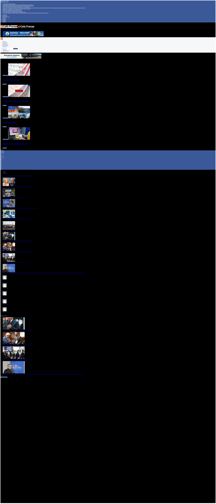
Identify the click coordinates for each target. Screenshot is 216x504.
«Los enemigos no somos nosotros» (9, 3)
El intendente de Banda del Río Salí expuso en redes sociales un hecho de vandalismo (18, 4)
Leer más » (5, 84)
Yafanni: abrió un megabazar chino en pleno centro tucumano (13, 197)
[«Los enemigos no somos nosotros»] (9, 229)
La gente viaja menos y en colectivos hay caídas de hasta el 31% (14, 11)
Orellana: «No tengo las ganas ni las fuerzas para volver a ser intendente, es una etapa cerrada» (19, 208)
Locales (5, 43)
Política (5, 46)
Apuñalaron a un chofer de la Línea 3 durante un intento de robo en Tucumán (16, 8)
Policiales (5, 45)
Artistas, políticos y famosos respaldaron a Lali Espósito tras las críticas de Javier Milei (18, 176)
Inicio (4, 41)
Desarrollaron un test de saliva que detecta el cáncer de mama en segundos (16, 218)
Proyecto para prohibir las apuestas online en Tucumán (12, 10)
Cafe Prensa (5, 280)
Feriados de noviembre (9, 122)
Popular (4, 171)
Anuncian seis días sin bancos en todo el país (15, 143)
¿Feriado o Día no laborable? (11, 80)
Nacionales (6, 44)
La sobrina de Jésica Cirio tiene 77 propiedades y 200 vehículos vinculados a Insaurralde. (18, 186)
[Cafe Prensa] (17, 27)
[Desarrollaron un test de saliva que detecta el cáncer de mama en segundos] (9, 217)
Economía (5, 42)
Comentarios (5, 173)
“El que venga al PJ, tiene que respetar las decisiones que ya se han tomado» (16, 6)
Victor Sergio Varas (6, 304)
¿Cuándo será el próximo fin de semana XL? (15, 101)
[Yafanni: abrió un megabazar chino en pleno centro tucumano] (9, 196)
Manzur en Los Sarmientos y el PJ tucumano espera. (12, 9)
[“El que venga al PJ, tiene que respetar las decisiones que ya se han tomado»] (9, 261)
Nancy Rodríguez (6, 288)
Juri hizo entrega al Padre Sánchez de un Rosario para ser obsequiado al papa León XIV (18, 5)
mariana (4, 296)
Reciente (4, 172)
